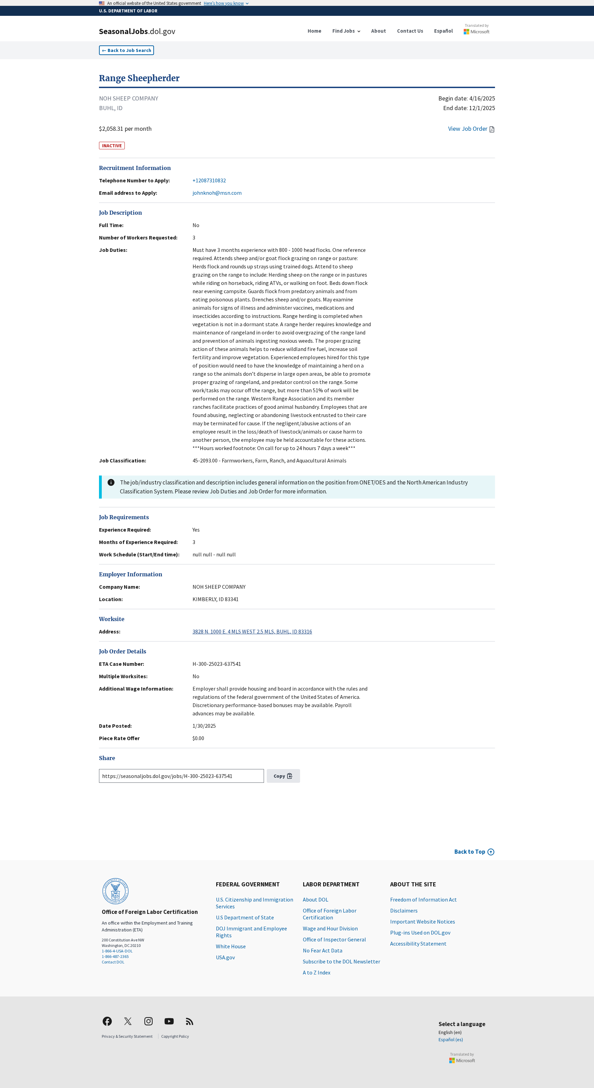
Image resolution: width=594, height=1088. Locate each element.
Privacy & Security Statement (127, 1036)
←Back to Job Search (126, 50)
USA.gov (225, 957)
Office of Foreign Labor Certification (329, 914)
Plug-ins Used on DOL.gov (420, 932)
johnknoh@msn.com (217, 192)
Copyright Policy (175, 1036)
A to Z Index (316, 972)
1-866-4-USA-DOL (117, 950)
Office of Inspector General (334, 939)
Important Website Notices (422, 921)
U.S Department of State (245, 917)
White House (231, 946)
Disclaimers (404, 910)
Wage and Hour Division (330, 928)
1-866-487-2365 (115, 956)
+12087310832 (209, 180)
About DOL (315, 899)
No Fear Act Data (322, 950)
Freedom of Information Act (423, 899)
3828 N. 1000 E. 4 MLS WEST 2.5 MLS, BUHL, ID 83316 (252, 631)
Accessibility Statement (418, 943)
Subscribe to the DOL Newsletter (341, 961)
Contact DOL (113, 961)
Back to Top (469, 851)
